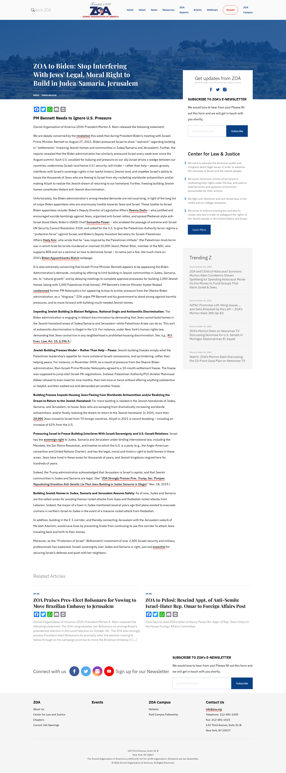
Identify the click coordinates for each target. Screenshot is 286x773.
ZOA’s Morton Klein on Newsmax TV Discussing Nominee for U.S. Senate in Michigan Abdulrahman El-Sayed (216, 335)
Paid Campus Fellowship (163, 714)
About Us (38, 709)
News (154, 9)
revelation (83, 136)
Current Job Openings (46, 725)
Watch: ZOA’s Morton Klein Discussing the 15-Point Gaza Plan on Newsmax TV (217, 359)
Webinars (212, 9)
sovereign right (54, 439)
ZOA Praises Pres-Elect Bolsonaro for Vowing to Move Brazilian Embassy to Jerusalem (84, 603)
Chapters (38, 719)
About (142, 9)
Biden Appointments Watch (60, 258)
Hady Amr (50, 240)
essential (159, 547)
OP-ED (36, 593)
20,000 (38, 419)
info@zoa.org (214, 709)
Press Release (49, 95)
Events (198, 9)
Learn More (199, 229)
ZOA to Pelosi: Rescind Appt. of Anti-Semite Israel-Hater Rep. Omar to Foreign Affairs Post (195, 603)
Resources (168, 9)
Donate (230, 9)
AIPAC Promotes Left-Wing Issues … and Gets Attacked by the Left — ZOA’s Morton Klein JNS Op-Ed (216, 309)
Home (130, 9)
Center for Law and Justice (49, 714)
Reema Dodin (138, 210)
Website (154, 709)
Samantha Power (98, 222)
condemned (41, 291)
